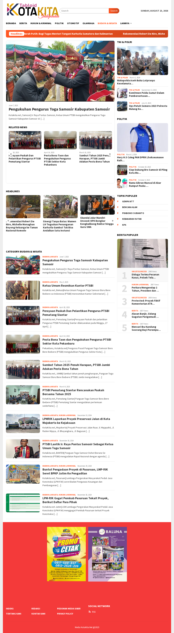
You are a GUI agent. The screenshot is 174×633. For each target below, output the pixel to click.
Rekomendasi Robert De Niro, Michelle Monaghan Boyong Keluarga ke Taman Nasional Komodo (22, 226)
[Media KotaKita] (32, 10)
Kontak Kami (38, 613)
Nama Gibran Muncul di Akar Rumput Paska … (145, 184)
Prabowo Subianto (133, 213)
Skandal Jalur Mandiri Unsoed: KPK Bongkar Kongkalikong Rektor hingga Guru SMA (97, 222)
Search (114, 10)
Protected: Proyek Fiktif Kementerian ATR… (146, 302)
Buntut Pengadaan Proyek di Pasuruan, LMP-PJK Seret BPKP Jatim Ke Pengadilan (75, 471)
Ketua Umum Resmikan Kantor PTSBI (67, 285)
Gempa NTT (128, 201)
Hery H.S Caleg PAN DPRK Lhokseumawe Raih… (140, 159)
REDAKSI (35, 608)
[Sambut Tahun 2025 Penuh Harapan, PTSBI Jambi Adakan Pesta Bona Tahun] (95, 140)
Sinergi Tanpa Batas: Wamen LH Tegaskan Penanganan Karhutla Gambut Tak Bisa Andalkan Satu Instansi (59, 226)
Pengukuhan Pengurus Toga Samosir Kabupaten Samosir (59, 109)
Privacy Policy (65, 613)
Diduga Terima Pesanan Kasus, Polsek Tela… (145, 276)
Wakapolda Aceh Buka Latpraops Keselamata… (136, 82)
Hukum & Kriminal (67, 415)
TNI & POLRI (122, 77)
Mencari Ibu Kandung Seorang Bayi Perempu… (146, 328)
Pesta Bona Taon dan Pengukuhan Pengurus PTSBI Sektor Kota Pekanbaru (57, 160)
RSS (93, 611)
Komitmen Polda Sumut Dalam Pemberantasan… (146, 94)
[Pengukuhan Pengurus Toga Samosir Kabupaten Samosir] (60, 71)
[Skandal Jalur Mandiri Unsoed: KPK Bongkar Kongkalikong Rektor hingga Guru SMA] (97, 205)
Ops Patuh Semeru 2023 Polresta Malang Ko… (148, 107)
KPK (124, 224)
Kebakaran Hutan (132, 219)
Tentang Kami (13, 613)
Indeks (10, 608)
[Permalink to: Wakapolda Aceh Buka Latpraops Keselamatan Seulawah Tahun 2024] (142, 60)
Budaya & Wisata (50, 257)
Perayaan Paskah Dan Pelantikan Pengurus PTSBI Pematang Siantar (25, 158)
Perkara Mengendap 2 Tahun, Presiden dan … (145, 289)
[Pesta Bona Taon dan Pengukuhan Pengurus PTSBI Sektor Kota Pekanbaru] (60, 140)
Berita (135, 311)
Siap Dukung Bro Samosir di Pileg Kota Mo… (148, 171)
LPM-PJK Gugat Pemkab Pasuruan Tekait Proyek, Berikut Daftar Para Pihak (75, 500)
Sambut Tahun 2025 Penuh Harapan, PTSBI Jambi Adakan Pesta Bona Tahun (95, 158)
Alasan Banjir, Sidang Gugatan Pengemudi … (145, 315)
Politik (121, 154)
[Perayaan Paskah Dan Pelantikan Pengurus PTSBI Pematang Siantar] (25, 140)
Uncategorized (139, 271)
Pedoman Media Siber (69, 608)
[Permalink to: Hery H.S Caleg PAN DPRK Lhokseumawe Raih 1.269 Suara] (142, 137)
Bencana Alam (129, 207)
